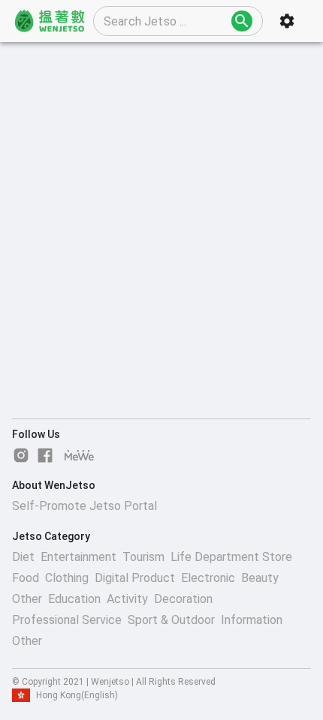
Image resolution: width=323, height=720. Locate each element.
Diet (23, 557)
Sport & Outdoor (171, 620)
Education (74, 599)
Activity (127, 599)
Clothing (67, 578)
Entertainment (78, 557)
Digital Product (135, 578)
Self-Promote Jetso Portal (84, 506)
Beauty (260, 578)
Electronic (208, 578)
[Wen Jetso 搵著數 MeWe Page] (79, 455)
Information (251, 620)
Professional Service (67, 620)
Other (27, 599)
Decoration (183, 599)
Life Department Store (231, 557)
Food (25, 578)
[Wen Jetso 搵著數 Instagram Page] (21, 455)
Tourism (143, 557)
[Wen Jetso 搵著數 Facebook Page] (45, 455)
